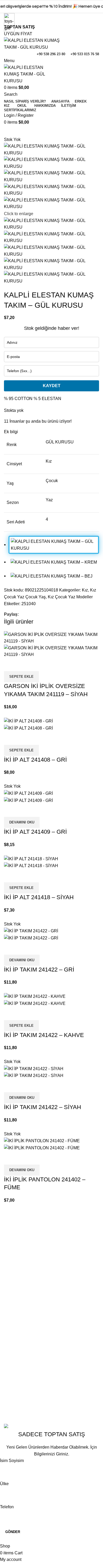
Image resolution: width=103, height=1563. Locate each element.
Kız (49, 461)
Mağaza (11, 1327)
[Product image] (51, 651)
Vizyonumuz (15, 1265)
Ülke (4, 1483)
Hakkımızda (15, 1246)
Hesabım (12, 1307)
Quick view (10, 664)
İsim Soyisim (12, 1460)
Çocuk (52, 480)
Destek (10, 1337)
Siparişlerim (15, 1347)
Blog (8, 1285)
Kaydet (51, 385)
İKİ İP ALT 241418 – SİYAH (39, 897)
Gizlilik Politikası (19, 1369)
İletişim (10, 1255)
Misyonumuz (16, 1275)
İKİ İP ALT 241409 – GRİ (35, 831)
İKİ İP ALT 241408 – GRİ (35, 759)
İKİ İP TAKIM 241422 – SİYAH (42, 1107)
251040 (28, 603)
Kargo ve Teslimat (21, 1408)
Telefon (7, 1507)
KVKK (10, 1389)
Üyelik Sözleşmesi (21, 1398)
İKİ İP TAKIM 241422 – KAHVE (44, 1035)
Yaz (49, 500)
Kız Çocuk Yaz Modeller (70, 597)
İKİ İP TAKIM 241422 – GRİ (39, 969)
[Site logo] (32, 43)
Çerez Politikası (19, 1379)
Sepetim (12, 1317)
